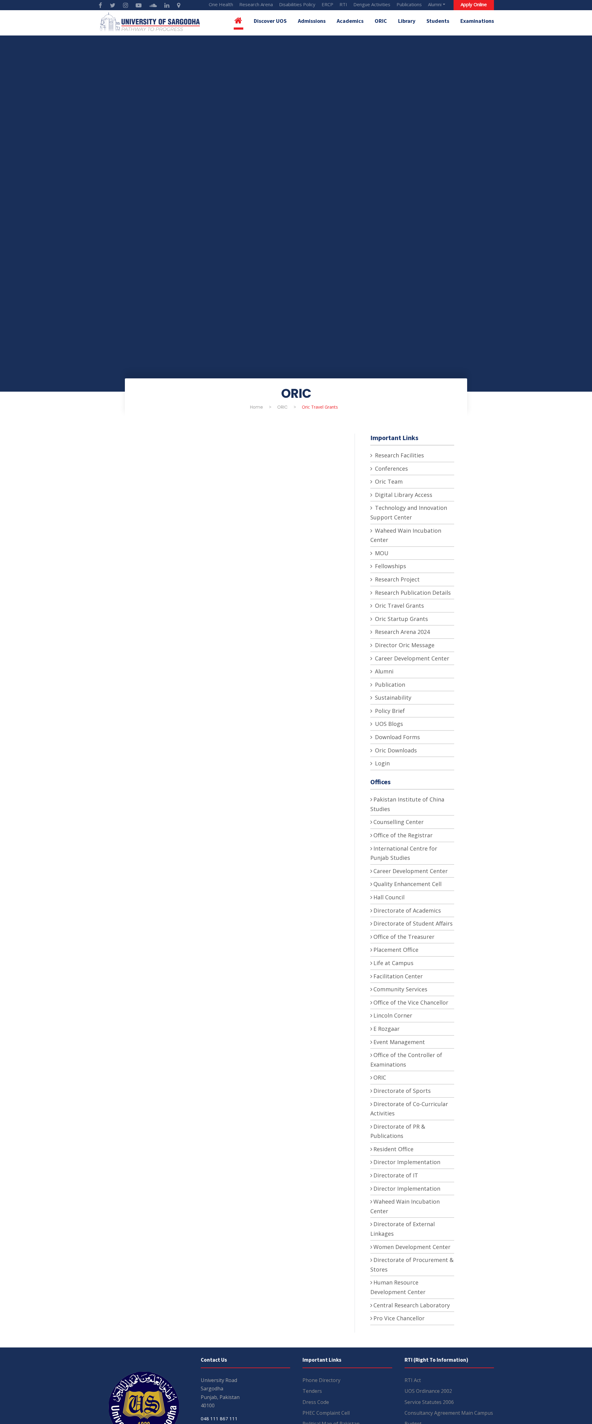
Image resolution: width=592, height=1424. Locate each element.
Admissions (312, 20)
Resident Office (393, 1149)
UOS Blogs (388, 723)
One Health (221, 4)
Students (437, 20)
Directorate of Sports (402, 1090)
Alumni (383, 671)
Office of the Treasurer (403, 936)
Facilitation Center (398, 976)
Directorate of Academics (407, 910)
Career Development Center (411, 658)
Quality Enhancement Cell (407, 884)
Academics (350, 20)
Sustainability (392, 697)
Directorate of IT (395, 1175)
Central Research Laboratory (411, 1305)
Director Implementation (406, 1162)
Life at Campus (393, 963)
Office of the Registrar (403, 835)
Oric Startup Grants (400, 618)
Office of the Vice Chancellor (410, 1002)
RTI (343, 4)
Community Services (400, 989)
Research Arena (256, 4)
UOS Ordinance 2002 (428, 1391)
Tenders (312, 1391)
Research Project (396, 579)
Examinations (477, 20)
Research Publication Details (412, 592)
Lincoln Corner (392, 1015)
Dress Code (315, 1402)
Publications (409, 4)
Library (406, 20)
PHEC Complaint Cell (326, 1412)
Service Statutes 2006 (429, 1402)
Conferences (390, 468)
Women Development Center (411, 1247)
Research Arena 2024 (401, 631)
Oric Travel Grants (398, 605)
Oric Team (388, 481)
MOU (380, 553)
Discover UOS (270, 20)
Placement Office (395, 949)
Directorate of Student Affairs (413, 923)
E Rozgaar (386, 1028)
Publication (389, 684)
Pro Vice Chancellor (399, 1318)
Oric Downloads (395, 750)
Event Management (399, 1042)
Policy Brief (389, 710)
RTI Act (413, 1380)
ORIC (381, 20)
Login (381, 763)
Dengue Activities (371, 4)
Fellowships (389, 566)
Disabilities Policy (297, 4)
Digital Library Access (402, 494)
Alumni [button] (435, 4)
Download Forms (396, 737)
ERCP (327, 4)
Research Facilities (398, 455)
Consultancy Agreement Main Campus (449, 1412)
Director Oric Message (403, 645)
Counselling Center (398, 822)
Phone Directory (321, 1380)
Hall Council (389, 897)
